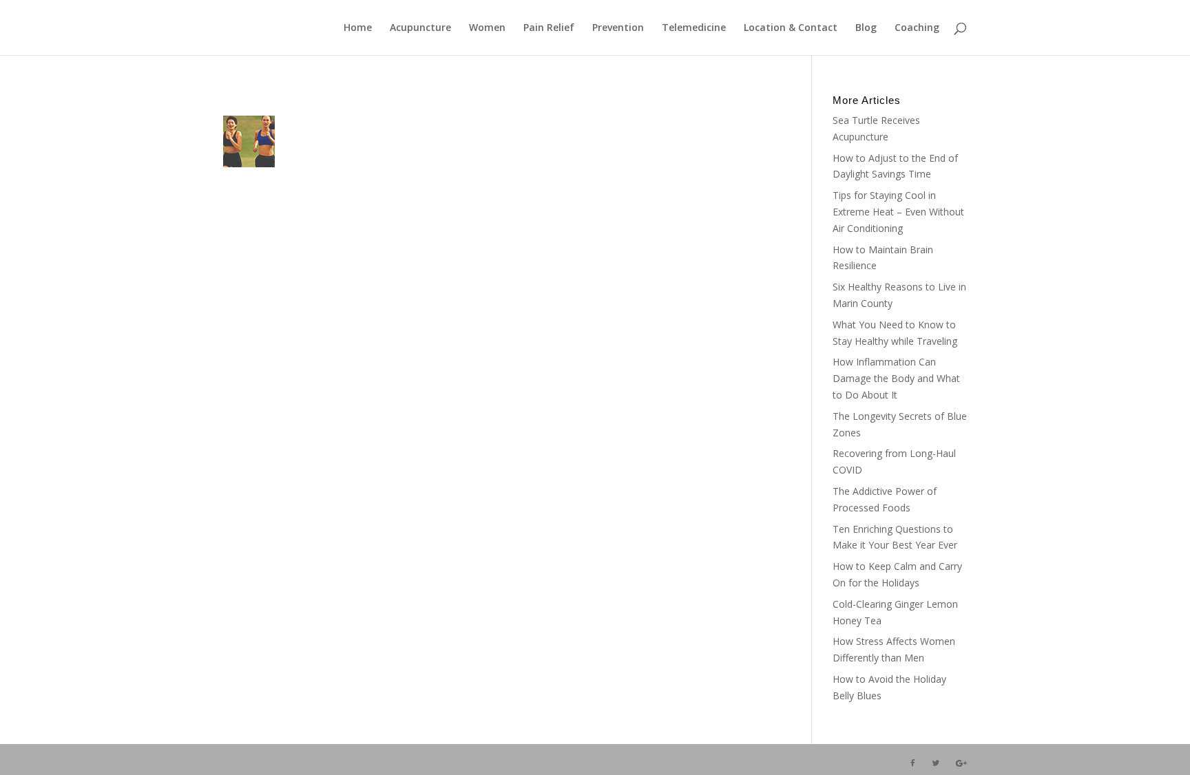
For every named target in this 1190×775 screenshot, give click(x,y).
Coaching (917, 28)
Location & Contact (790, 28)
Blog (866, 28)
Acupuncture (420, 28)
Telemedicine (694, 28)
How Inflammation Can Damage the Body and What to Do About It (896, 378)
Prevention (618, 28)
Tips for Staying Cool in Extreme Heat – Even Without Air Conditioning (898, 212)
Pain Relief (548, 28)
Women (487, 28)
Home (358, 28)
